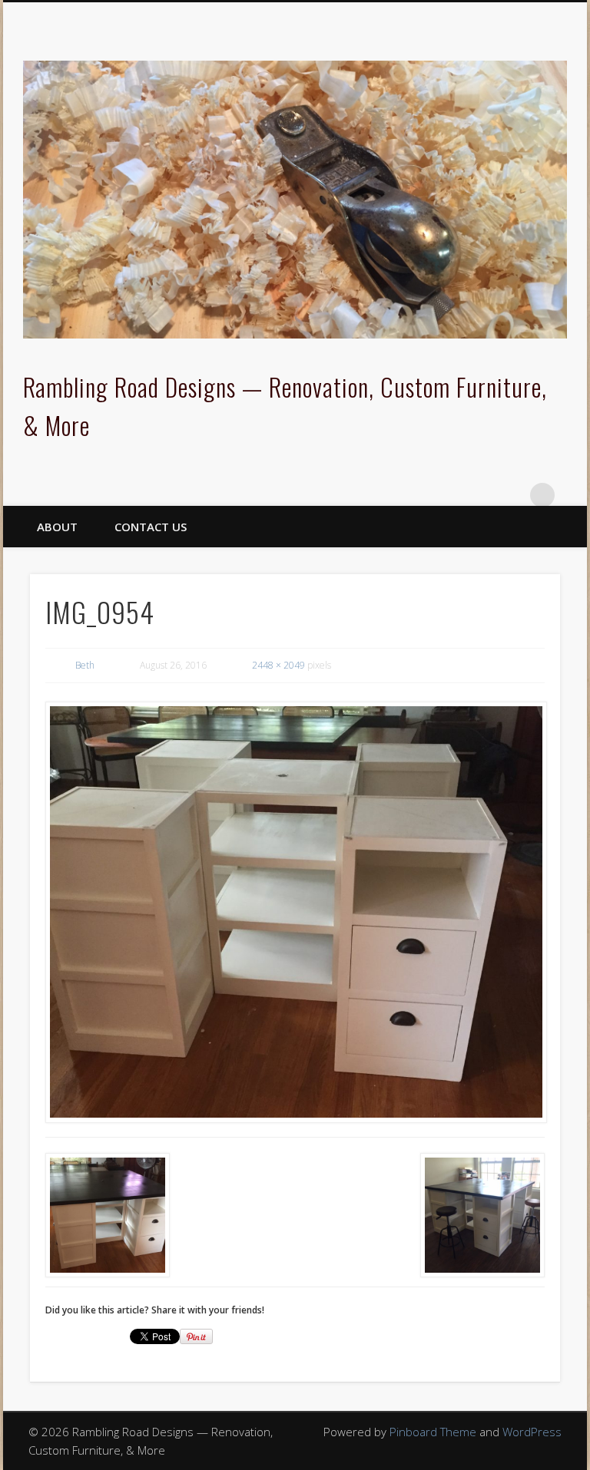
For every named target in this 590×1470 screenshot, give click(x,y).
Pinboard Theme (432, 1431)
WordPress (532, 1431)
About (57, 526)
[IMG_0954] (295, 912)
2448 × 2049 (278, 665)
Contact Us (150, 526)
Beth (84, 665)
